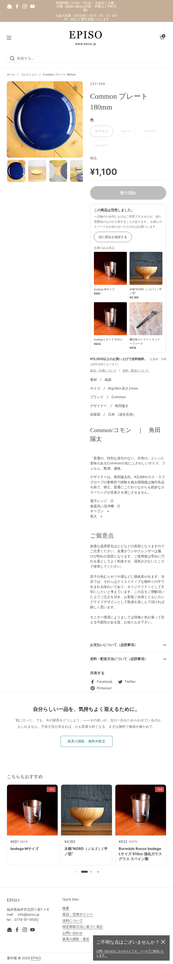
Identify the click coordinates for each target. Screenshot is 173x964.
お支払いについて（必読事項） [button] (113, 645)
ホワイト (101, 131)
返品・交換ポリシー (77, 914)
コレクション (29, 74)
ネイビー (101, 145)
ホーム (11, 74)
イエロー (151, 131)
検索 (65, 908)
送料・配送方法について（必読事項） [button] (119, 659)
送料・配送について (135, 370)
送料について (72, 920)
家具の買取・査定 (75, 939)
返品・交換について (103, 370)
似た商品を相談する (113, 237)
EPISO (36, 958)
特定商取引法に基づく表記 (82, 926)
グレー (126, 131)
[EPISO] (85, 37)
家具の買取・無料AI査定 (86, 741)
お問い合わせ (72, 933)
